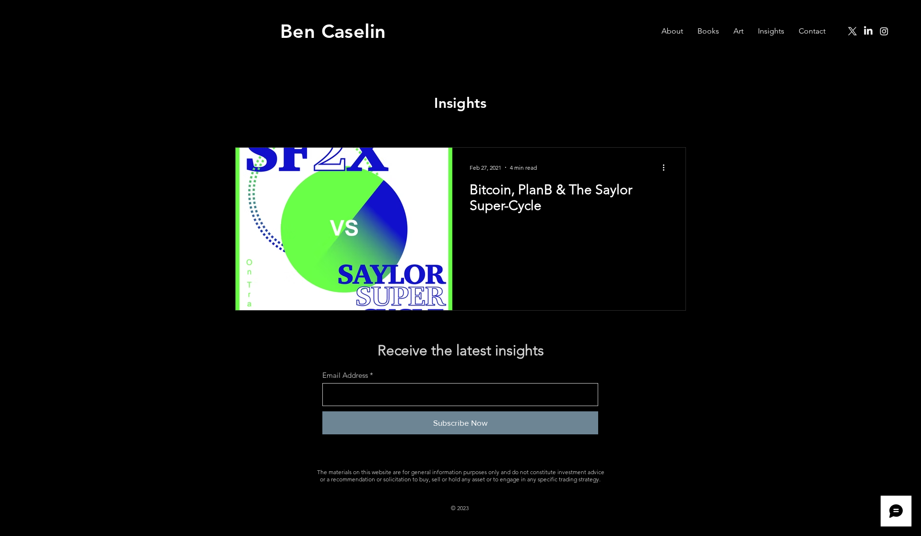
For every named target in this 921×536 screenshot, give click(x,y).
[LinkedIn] (868, 31)
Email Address (345, 375)
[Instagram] (884, 31)
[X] (852, 31)
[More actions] (667, 167)
